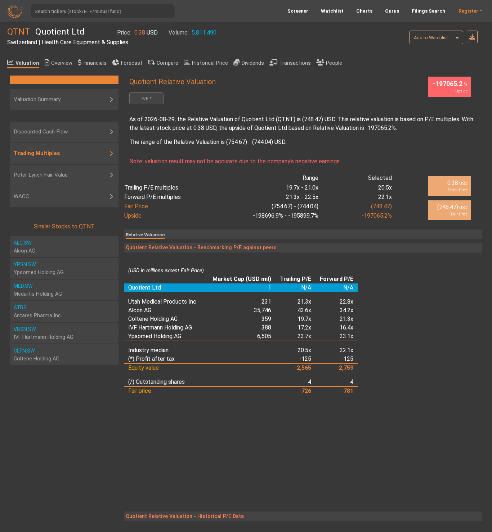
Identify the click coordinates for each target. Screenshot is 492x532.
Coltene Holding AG (153, 318)
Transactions (295, 63)
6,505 (264, 336)
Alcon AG (139, 310)
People (334, 63)
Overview (61, 63)
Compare (167, 63)
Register (468, 11)
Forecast (131, 63)
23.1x (346, 336)
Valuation (27, 63)
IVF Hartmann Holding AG (160, 327)
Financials (95, 63)
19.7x (304, 318)
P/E (145, 98)
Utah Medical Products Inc (162, 301)
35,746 (262, 310)
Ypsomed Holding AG (154, 336)
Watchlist (332, 11)
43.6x (304, 310)
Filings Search (428, 11)
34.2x (346, 310)
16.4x (346, 327)
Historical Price (210, 63)
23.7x (304, 336)
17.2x (304, 327)
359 (266, 318)
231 (266, 301)
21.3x (304, 301)
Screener (297, 11)
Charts (364, 11)
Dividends (253, 63)
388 (266, 327)
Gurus (392, 11)
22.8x (346, 301)
